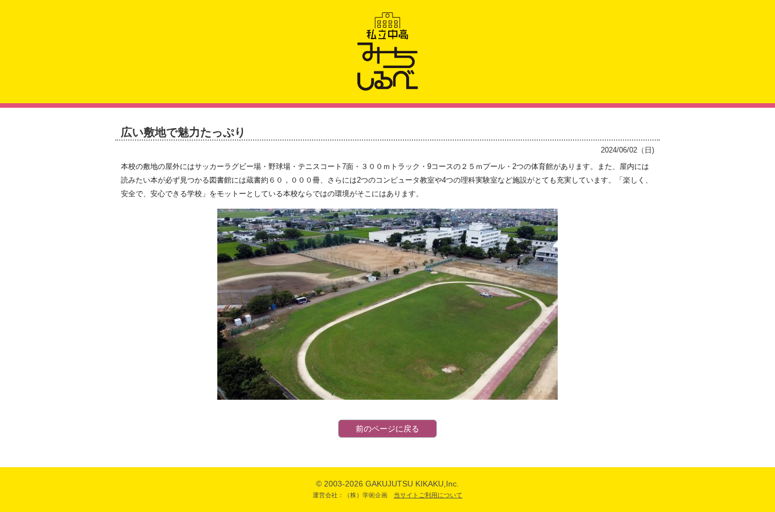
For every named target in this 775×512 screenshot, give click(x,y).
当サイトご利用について (428, 495)
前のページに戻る (387, 428)
